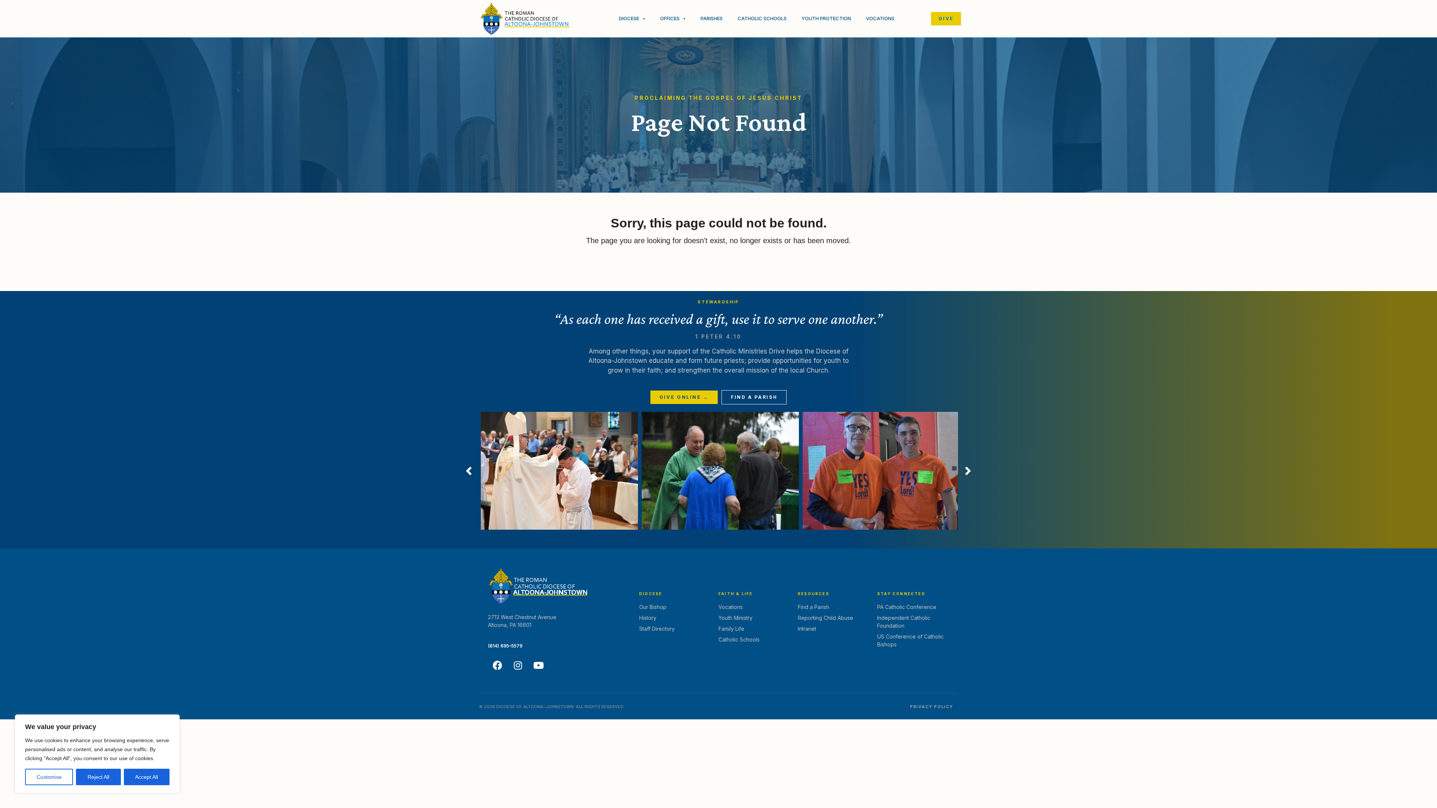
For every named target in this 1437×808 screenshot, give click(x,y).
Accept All (146, 777)
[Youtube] (538, 665)
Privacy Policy (931, 706)
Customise (49, 777)
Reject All (98, 777)
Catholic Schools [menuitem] (762, 18)
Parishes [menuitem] (712, 18)
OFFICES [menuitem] (670, 18)
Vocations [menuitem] (880, 18)
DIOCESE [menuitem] (629, 18)
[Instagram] (518, 665)
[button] (469, 471)
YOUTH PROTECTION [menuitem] (826, 18)
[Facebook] (497, 665)
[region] (97, 753)
